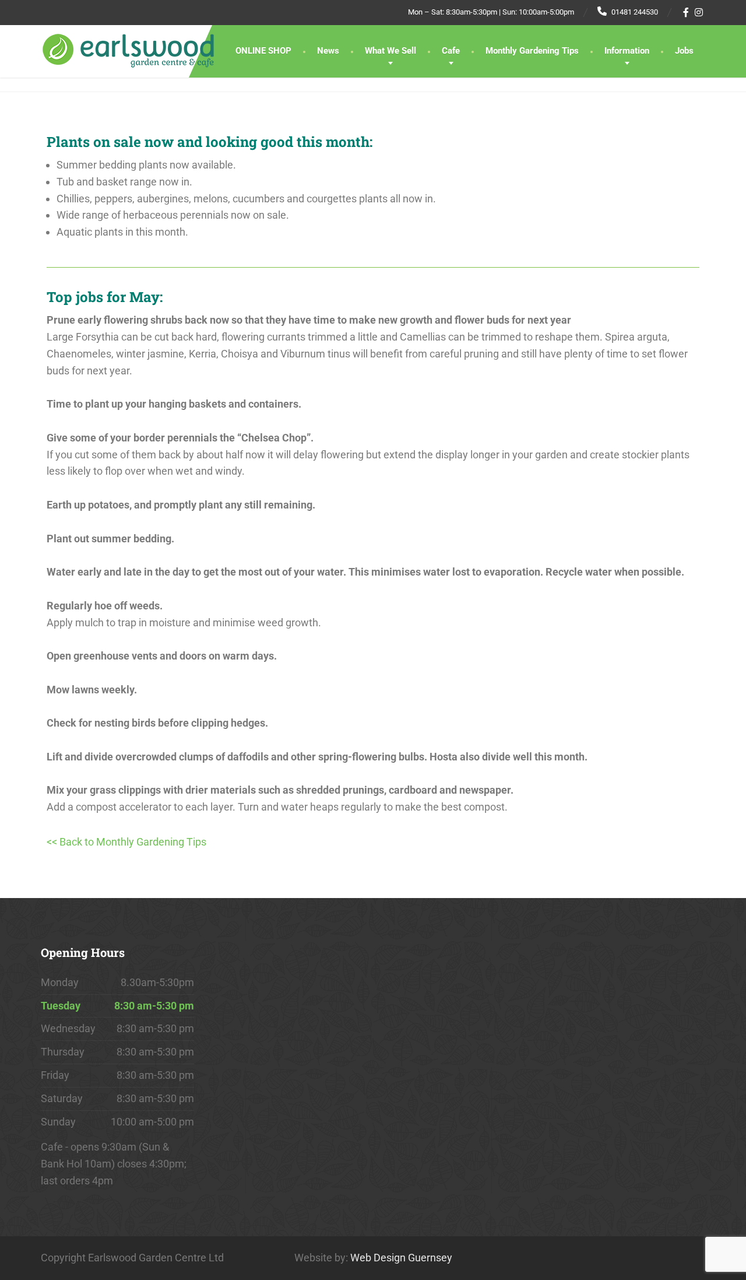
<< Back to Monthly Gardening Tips (126, 842)
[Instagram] (699, 12)
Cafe (451, 50)
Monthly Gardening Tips (532, 50)
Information (626, 50)
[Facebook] (686, 12)
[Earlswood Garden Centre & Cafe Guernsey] (128, 46)
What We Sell (390, 50)
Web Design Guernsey (401, 1257)
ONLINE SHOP (263, 50)
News (328, 50)
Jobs (684, 50)
